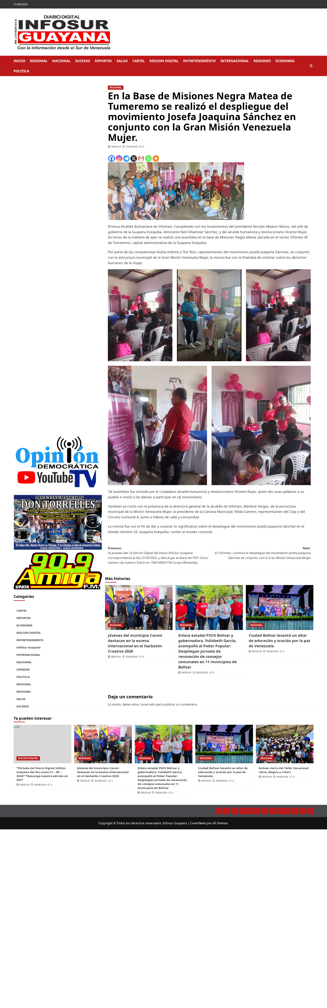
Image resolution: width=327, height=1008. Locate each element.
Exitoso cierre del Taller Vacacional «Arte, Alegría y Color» (284, 770)
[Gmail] (141, 158)
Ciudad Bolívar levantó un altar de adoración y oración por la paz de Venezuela (279, 640)
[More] (156, 158)
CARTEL (138, 61)
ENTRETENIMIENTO (199, 61)
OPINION (23, 669)
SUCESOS (82, 61)
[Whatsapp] (148, 158)
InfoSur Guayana (28, 647)
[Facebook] (111, 158)
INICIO (19, 61)
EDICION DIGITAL (163, 61)
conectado (147, 704)
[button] (311, 66)
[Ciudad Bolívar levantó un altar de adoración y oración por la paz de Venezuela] (279, 607)
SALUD (122, 61)
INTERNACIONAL (234, 61)
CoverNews (198, 823)
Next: (263, 553)
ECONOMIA (285, 61)
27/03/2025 (132, 146)
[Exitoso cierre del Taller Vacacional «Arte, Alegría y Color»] (285, 744)
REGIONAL (38, 61)
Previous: (158, 555)
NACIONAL (61, 61)
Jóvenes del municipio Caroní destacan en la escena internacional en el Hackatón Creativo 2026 (135, 643)
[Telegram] (126, 158)
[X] (133, 158)
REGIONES (262, 61)
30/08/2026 (131, 656)
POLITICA (21, 71)
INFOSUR (116, 146)
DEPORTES (103, 61)
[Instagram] (119, 158)
